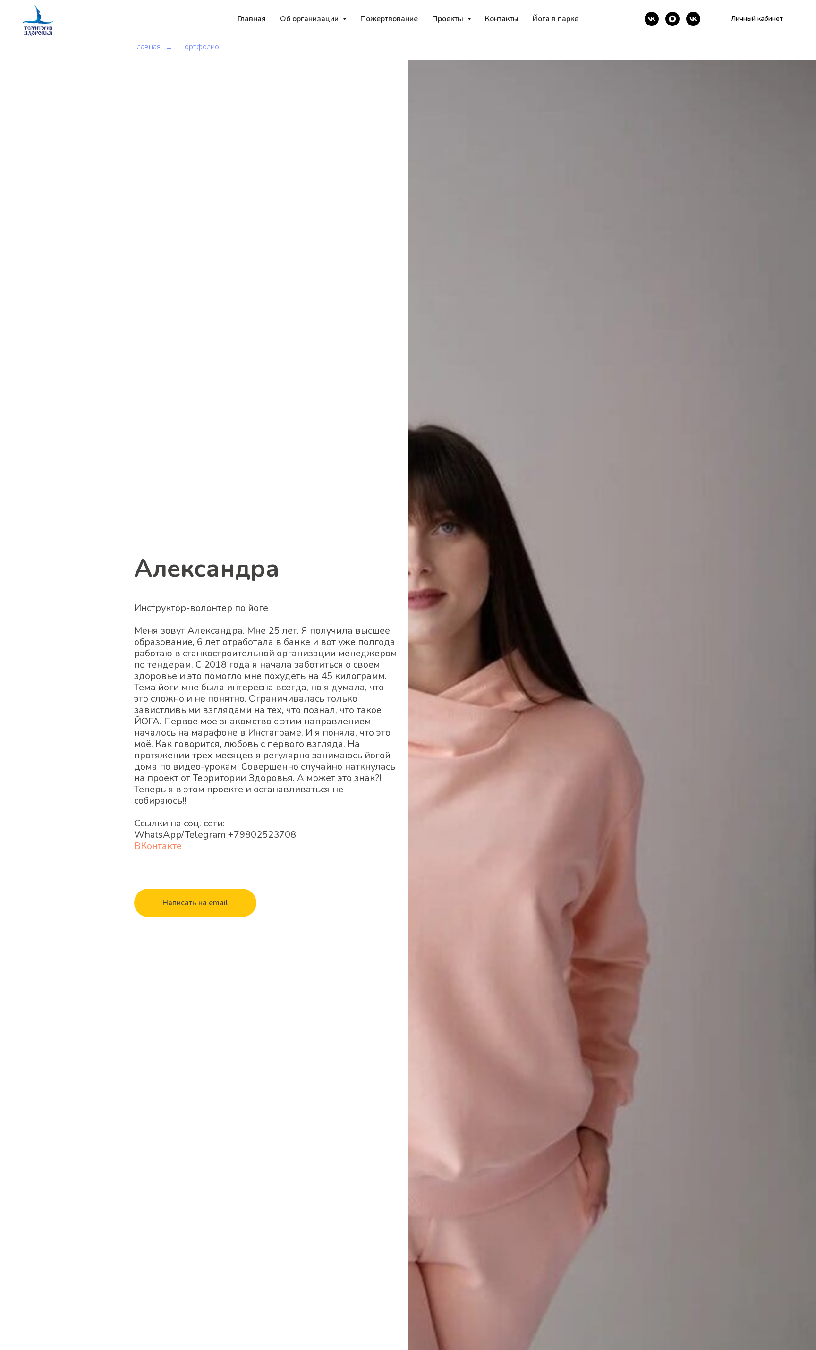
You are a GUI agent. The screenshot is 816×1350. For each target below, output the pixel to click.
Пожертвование (389, 19)
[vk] (652, 19)
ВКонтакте (158, 846)
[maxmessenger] (672, 19)
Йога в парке (555, 19)
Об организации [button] (310, 19)
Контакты (501, 19)
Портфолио (199, 46)
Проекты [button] (448, 19)
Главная (252, 19)
